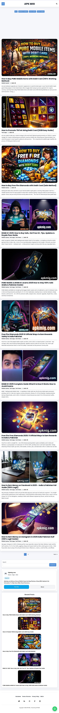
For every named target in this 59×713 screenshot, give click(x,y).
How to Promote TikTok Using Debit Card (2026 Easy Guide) (28, 130)
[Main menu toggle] (3, 3)
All (16, 11)
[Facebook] (34, 701)
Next (55, 554)
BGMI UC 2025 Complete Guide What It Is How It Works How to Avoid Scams (29, 385)
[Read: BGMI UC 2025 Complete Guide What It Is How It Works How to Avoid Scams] (29, 365)
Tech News (40, 11)
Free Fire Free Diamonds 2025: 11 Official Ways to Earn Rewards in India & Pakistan (29, 436)
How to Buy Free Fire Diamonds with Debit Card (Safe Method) (29, 185)
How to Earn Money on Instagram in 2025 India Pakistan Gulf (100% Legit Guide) (28, 538)
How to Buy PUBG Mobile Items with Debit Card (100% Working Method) (29, 80)
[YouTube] (40, 701)
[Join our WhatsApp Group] (54, 708)
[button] (56, 4)
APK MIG (29, 4)
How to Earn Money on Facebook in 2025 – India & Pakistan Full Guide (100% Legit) (29, 486)
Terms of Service (26, 696)
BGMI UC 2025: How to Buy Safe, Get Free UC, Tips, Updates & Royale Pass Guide (28, 234)
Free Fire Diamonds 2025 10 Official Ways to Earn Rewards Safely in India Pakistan (27, 335)
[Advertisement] (29, 27)
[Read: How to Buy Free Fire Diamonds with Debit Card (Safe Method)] (29, 164)
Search (4, 562)
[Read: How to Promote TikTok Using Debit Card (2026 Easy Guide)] (29, 112)
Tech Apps (32, 11)
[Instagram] (29, 701)
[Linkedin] (24, 701)
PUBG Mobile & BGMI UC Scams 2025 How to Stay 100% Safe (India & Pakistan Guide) (27, 284)
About (42, 587)
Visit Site (16, 586)
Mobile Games (23, 11)
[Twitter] (19, 701)
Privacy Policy (35, 696)
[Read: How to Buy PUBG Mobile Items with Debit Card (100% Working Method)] (29, 57)
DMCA (42, 696)
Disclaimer (18, 696)
